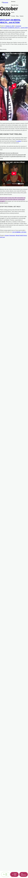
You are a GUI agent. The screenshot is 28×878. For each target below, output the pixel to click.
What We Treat (14, 5)
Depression (12, 235)
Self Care (2, 237)
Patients (13, 8)
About (12, 12)
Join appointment (23, 874)
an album (18, 141)
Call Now (6, 874)
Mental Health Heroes (21, 235)
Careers (21, 16)
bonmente (18, 26)
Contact (13, 16)
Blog (17, 16)
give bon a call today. (19, 232)
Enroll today (15, 874)
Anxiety (7, 235)
